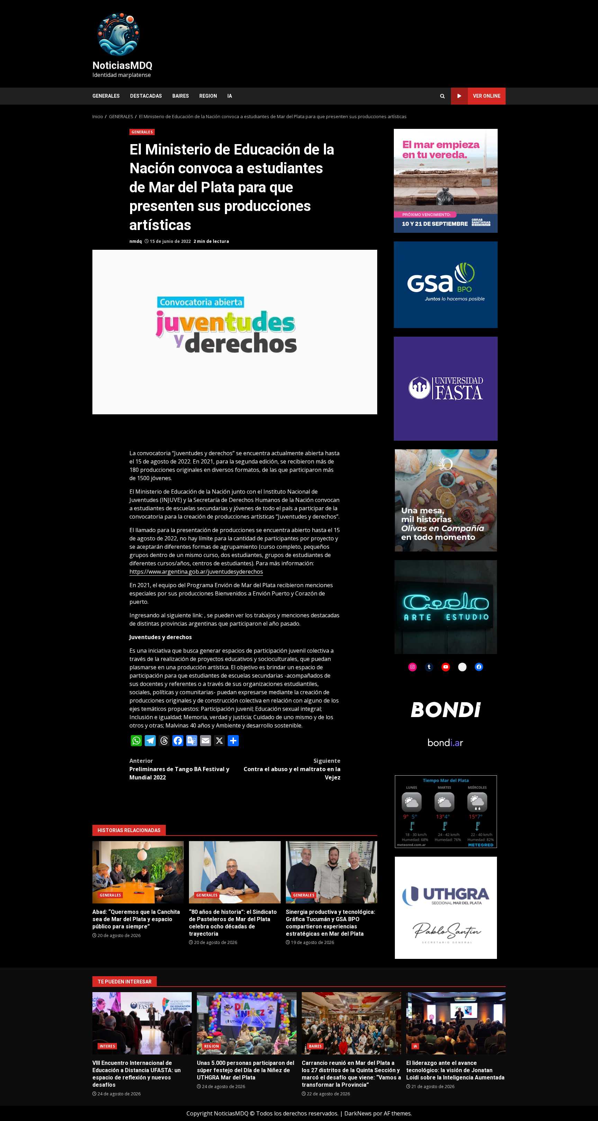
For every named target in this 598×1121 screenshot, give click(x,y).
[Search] (442, 96)
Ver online (486, 96)
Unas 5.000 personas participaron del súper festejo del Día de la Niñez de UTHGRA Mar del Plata (246, 1023)
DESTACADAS (146, 96)
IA (229, 96)
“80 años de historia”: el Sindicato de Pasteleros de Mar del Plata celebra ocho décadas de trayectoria (234, 872)
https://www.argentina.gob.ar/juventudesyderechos (196, 571)
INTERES (107, 1046)
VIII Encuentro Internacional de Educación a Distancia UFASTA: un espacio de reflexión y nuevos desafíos (142, 1023)
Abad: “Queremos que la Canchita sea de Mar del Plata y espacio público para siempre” (138, 872)
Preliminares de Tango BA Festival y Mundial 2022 (179, 769)
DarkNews (358, 1113)
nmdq (135, 241)
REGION (208, 96)
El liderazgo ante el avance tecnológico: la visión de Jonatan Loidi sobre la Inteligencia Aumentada (456, 1023)
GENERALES (106, 96)
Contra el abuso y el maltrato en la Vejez (292, 769)
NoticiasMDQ (122, 65)
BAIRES (180, 96)
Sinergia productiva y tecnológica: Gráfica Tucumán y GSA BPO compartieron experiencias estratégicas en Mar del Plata (331, 872)
